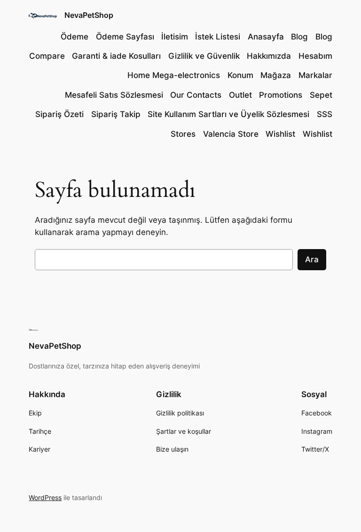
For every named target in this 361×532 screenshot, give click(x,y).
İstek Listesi (217, 36)
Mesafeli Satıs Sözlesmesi (114, 95)
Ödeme (74, 36)
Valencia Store (231, 134)
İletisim (174, 36)
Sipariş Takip (116, 114)
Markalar (315, 75)
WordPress (45, 497)
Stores (183, 134)
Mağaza (275, 75)
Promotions (280, 95)
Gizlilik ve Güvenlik (204, 56)
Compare (47, 56)
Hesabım (315, 56)
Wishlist (280, 134)
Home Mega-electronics (173, 75)
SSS (324, 114)
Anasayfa (266, 36)
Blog (299, 36)
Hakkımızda (269, 56)
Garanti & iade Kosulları (116, 56)
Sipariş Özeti (59, 114)
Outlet (240, 95)
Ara (312, 259)
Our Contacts (195, 95)
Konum (240, 75)
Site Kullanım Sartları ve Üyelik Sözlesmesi (228, 114)
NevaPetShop (88, 15)
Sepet (321, 95)
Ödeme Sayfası (125, 36)
